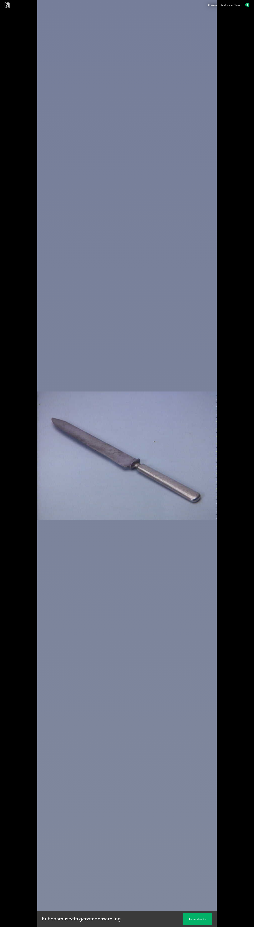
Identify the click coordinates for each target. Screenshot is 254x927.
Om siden (212, 5)
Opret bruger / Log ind (231, 5)
